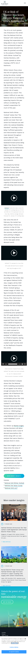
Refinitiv (7, 208)
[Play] (3, 364)
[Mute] (22, 364)
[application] (14, 198)
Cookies (4, 632)
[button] (14, 198)
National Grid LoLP (11, 488)
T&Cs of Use (5, 635)
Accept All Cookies (14, 651)
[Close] (25, 638)
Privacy (3, 634)
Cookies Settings (14, 647)
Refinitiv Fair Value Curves (13, 485)
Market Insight (19, 425)
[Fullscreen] (25, 364)
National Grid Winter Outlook (14, 483)
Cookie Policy (14, 643)
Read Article (7, 541)
